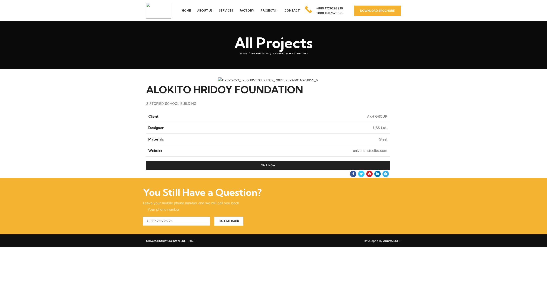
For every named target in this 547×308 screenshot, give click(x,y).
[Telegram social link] (385, 174)
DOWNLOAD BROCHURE (377, 10)
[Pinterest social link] (369, 174)
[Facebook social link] (353, 174)
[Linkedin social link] (377, 174)
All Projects (260, 53)
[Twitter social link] (361, 174)
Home (243, 53)
